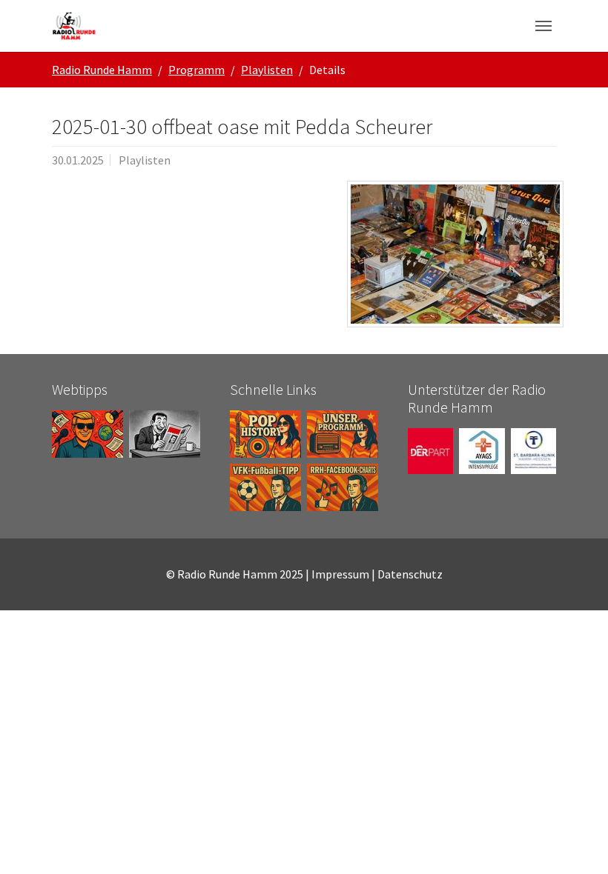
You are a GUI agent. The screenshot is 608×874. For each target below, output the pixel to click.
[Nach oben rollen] (575, 841)
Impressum (340, 574)
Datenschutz (410, 574)
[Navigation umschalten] (543, 26)
